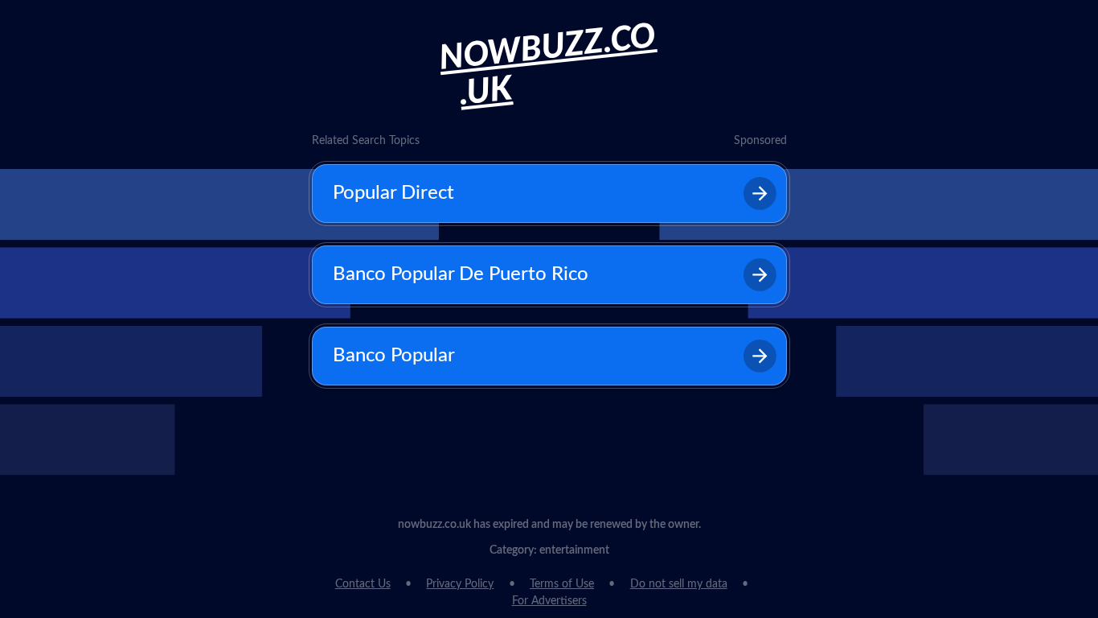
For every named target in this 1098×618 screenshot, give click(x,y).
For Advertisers (549, 601)
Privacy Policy (460, 584)
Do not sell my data (678, 584)
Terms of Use (562, 584)
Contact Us (363, 584)
